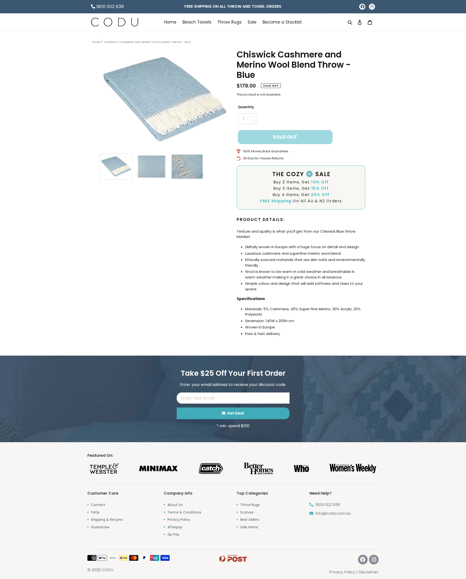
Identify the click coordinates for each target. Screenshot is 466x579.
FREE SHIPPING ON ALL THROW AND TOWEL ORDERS (232, 6)
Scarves (247, 512)
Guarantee (100, 527)
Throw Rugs (250, 504)
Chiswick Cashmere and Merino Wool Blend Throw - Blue (147, 42)
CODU (107, 570)
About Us (175, 504)
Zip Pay (173, 534)
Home (96, 42)
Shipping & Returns (107, 519)
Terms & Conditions (184, 512)
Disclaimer (368, 572)
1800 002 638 (109, 6)
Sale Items (249, 527)
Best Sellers (249, 519)
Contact (98, 504)
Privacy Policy (178, 519)
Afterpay (174, 527)
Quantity (246, 107)
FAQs (95, 512)
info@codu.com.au (333, 513)
